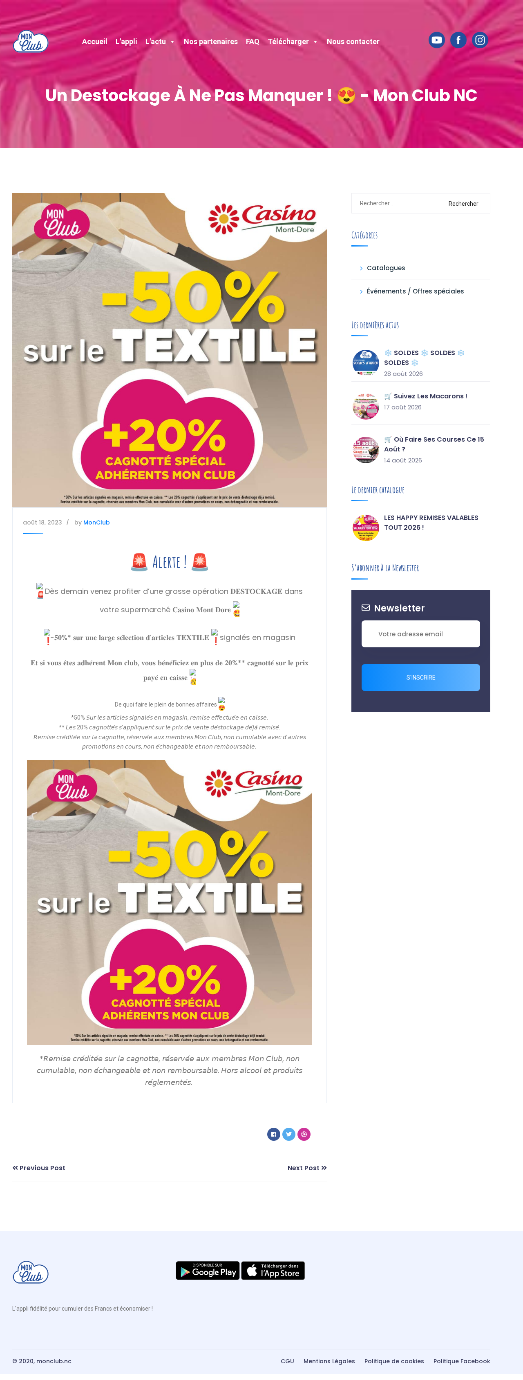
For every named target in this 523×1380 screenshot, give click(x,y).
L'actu (155, 41)
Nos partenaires (211, 41)
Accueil (94, 41)
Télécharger (288, 41)
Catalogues (386, 268)
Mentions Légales (329, 1361)
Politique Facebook (462, 1361)
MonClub (96, 522)
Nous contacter (353, 41)
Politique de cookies (394, 1361)
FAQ (252, 41)
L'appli (126, 41)
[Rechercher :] (392, 203)
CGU (287, 1361)
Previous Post (41, 1168)
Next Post (304, 1168)
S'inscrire (421, 677)
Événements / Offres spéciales (415, 291)
